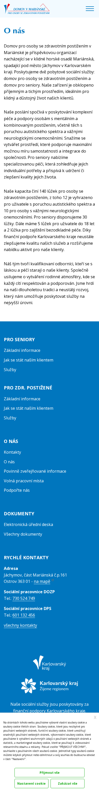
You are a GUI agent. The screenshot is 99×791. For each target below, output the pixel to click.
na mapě (42, 581)
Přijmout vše (50, 772)
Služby (10, 369)
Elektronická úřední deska (28, 524)
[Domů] (26, 9)
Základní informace (22, 350)
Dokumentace (10, 764)
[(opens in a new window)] (49, 666)
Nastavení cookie (31, 783)
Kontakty (12, 452)
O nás (9, 462)
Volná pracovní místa (24, 481)
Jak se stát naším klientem (28, 360)
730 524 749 (23, 598)
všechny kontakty (20, 625)
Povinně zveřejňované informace (35, 471)
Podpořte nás (17, 490)
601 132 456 (23, 615)
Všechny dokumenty (23, 534)
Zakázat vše (67, 783)
